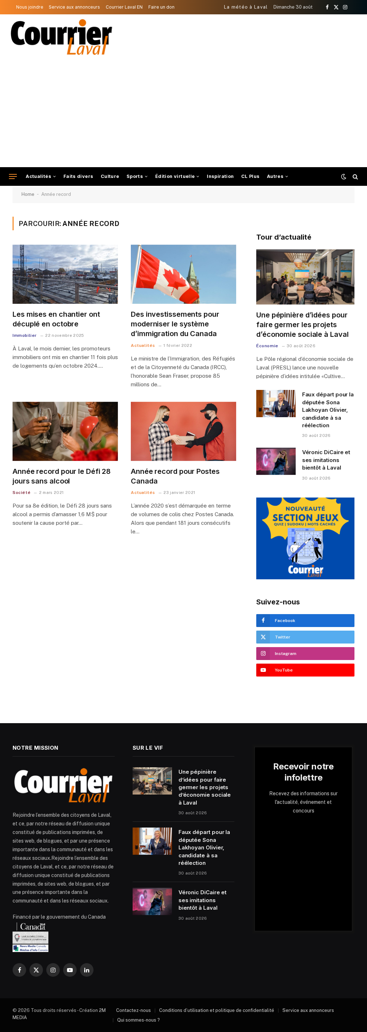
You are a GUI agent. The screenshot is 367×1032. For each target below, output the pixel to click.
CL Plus (250, 176)
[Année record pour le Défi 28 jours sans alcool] (65, 431)
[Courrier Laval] (61, 37)
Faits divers (78, 176)
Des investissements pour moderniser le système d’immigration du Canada (175, 324)
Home (28, 194)
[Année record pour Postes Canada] (183, 431)
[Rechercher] (354, 177)
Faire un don (161, 7)
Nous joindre (29, 7)
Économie (267, 345)
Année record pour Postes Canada (175, 476)
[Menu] (13, 177)
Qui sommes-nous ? (138, 1020)
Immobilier (25, 335)
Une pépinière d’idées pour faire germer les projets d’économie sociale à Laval (302, 325)
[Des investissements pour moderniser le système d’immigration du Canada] (183, 274)
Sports (135, 176)
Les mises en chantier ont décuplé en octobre (56, 319)
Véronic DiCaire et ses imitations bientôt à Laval (326, 460)
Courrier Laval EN (124, 7)
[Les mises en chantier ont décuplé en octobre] (65, 274)
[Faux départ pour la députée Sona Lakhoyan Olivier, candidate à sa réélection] (276, 403)
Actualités (38, 176)
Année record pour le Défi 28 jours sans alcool (62, 476)
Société (21, 492)
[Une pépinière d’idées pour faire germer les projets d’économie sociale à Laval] (305, 277)
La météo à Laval (246, 7)
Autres (275, 176)
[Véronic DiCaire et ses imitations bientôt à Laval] (276, 461)
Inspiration (220, 176)
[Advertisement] (183, 113)
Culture (110, 176)
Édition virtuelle (175, 176)
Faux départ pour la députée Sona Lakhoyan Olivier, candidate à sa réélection (328, 410)
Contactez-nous (133, 1010)
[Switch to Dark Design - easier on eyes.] (343, 176)
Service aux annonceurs (74, 7)
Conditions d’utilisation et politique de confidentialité (216, 1010)
